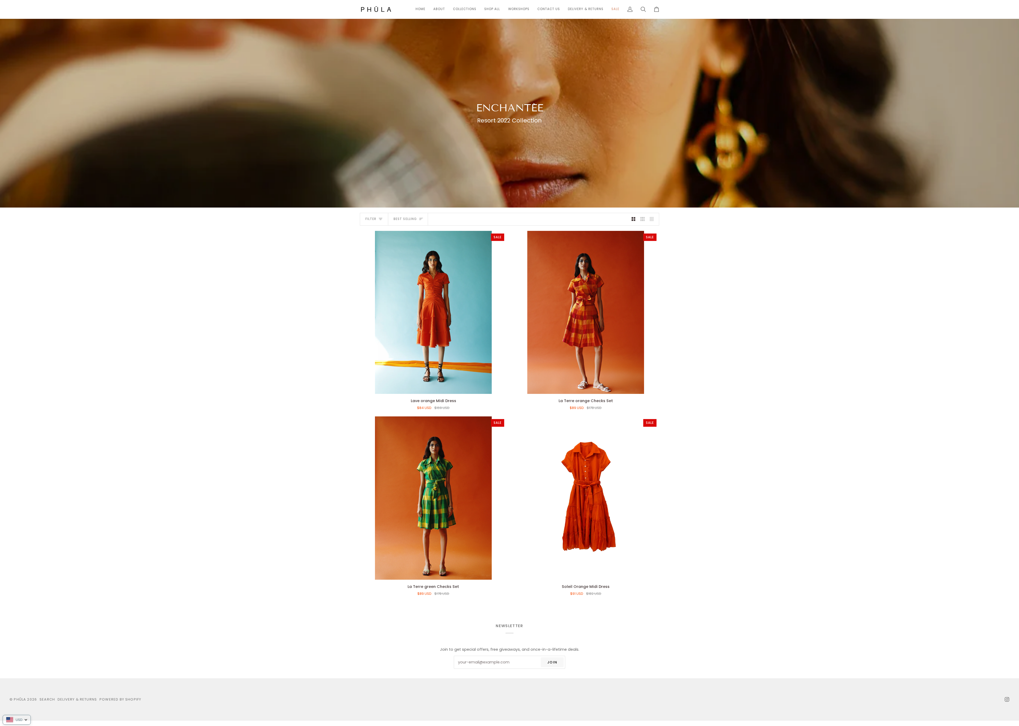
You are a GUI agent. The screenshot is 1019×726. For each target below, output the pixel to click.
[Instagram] (1007, 699)
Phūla (20, 699)
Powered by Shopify (120, 699)
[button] (464, 9)
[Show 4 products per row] (653, 219)
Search (47, 699)
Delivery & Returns (77, 699)
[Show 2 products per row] (633, 219)
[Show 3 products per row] (642, 219)
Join (552, 662)
